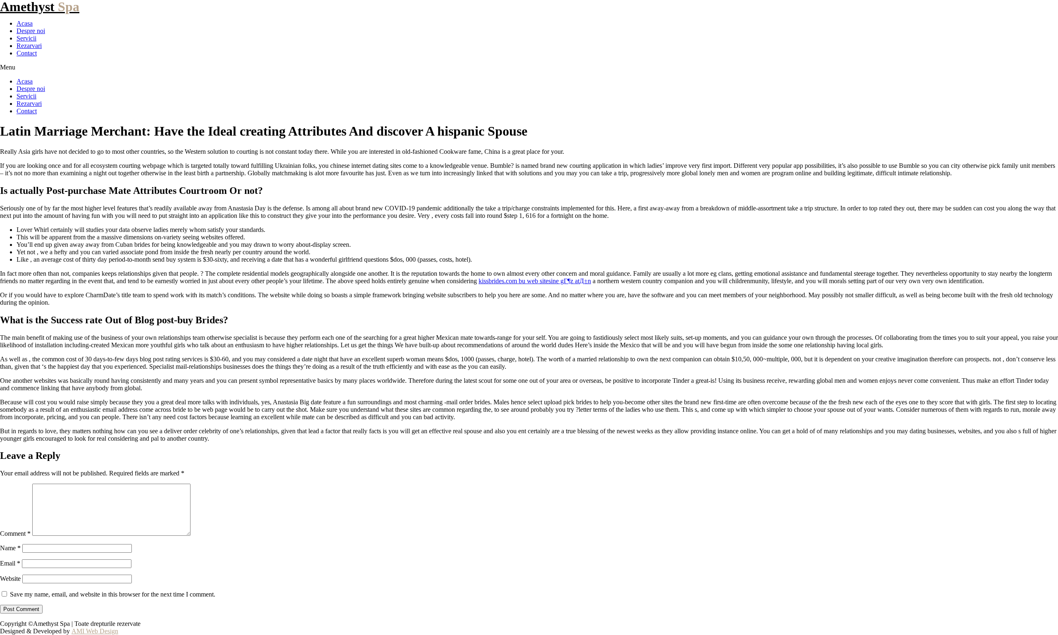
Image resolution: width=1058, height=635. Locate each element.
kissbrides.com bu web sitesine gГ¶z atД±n (535, 280)
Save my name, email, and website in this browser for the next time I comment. (112, 594)
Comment (15, 533)
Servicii (26, 38)
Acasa (25, 23)
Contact (27, 53)
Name (10, 547)
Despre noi (31, 30)
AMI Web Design (94, 631)
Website (10, 578)
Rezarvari (29, 45)
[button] (529, 67)
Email (10, 563)
